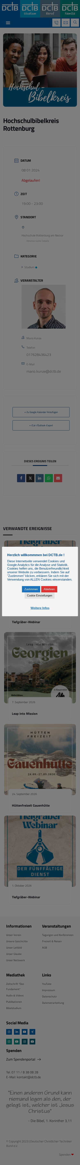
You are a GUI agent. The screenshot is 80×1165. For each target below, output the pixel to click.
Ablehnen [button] (49, 589)
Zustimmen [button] (31, 589)
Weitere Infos (40, 608)
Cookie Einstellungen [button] (39, 595)
